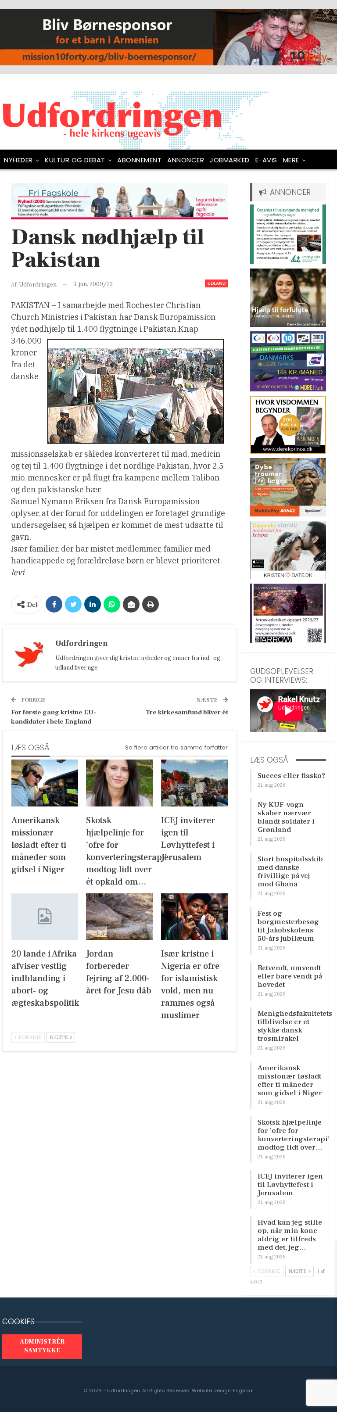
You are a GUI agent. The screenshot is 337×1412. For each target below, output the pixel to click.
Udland (217, 283)
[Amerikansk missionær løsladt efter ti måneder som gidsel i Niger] (44, 783)
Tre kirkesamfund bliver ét (187, 712)
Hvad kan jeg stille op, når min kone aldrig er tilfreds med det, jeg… (290, 1235)
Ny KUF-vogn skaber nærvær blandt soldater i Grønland (286, 817)
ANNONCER (185, 160)
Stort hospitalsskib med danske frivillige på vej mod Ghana (290, 871)
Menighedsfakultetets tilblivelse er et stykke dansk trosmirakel (295, 1026)
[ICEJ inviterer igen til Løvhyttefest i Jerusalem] (194, 783)
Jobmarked (230, 160)
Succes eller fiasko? (291, 776)
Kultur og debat (75, 160)
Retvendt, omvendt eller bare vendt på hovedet (290, 976)
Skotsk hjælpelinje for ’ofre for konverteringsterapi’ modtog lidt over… (294, 1135)
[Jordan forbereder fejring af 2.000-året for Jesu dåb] (119, 916)
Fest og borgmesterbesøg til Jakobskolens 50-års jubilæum (288, 926)
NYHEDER (18, 160)
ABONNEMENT (139, 160)
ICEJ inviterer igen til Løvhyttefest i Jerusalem (290, 1185)
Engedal (243, 1390)
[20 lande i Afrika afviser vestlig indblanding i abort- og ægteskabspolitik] (44, 916)
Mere (291, 160)
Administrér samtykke (42, 1346)
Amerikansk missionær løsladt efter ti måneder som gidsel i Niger (290, 1080)
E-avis (266, 160)
